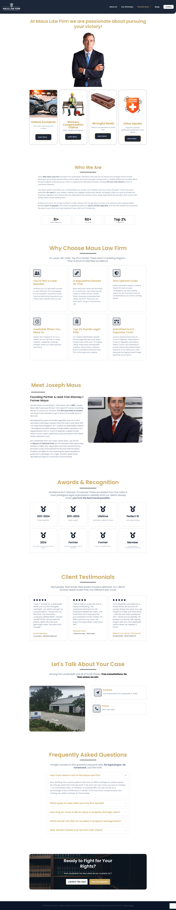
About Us (113, 7)
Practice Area (143, 7)
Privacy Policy (129, 906)
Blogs (157, 7)
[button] (144, 7)
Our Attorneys (127, 7)
